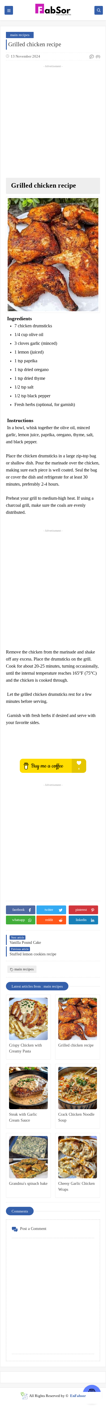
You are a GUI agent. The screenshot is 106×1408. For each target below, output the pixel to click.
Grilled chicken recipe (76, 1045)
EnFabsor (78, 1396)
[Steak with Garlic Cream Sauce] (28, 1088)
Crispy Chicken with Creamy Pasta (25, 1048)
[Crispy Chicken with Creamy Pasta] (28, 1019)
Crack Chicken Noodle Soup (76, 1117)
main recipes (19, 35)
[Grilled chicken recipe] (77, 1019)
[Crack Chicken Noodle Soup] (77, 1088)
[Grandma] (28, 1157)
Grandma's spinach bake (28, 1183)
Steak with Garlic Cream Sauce (23, 1117)
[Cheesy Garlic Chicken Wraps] (77, 1157)
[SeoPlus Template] (24, 1396)
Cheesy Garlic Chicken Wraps (76, 1186)
